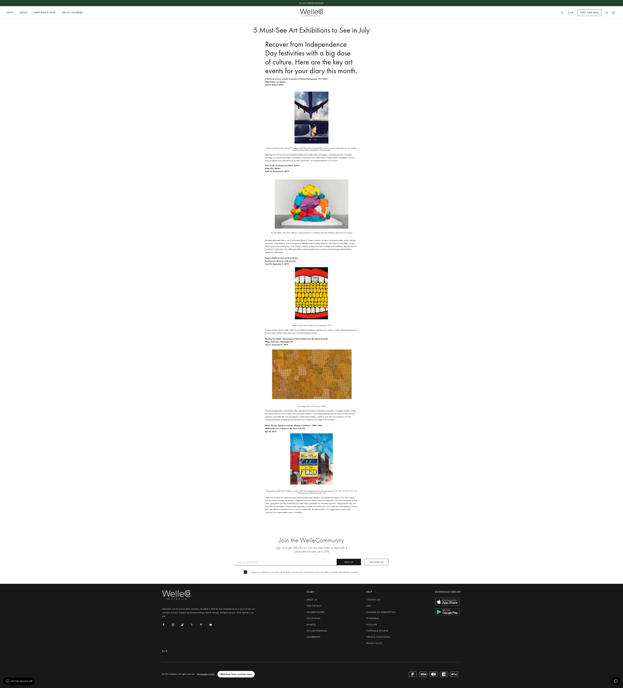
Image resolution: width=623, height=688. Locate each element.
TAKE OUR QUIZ (589, 12)
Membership (313, 637)
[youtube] (210, 624)
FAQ (368, 605)
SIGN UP (348, 562)
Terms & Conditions (378, 637)
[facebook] (163, 624)
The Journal (314, 618)
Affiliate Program (317, 630)
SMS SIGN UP (376, 562)
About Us (312, 599)
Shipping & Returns (377, 630)
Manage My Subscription (381, 612)
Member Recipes (315, 612)
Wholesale (372, 618)
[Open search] (562, 12)
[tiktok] (182, 624)
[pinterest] (201, 624)
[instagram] (173, 624)
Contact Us (373, 599)
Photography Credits (206, 674)
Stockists (371, 624)
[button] (19, 681)
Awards (311, 624)
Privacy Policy (374, 643)
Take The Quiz (314, 605)
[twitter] (191, 624)
